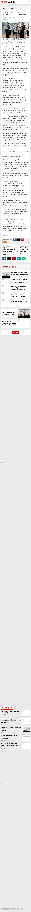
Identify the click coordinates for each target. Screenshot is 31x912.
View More (16, 332)
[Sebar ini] (4, 258)
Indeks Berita (18, 908)
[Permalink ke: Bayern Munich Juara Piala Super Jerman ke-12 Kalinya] (6, 302)
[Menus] (29, 2)
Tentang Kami (16, 909)
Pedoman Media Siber (6, 909)
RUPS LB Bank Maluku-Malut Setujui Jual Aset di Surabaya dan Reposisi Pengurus (19, 274)
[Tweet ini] (9, 258)
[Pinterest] (22, 239)
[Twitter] (19, 239)
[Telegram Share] (19, 258)
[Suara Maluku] (8, 1)
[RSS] (5, 242)
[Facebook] (15, 239)
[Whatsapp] (24, 258)
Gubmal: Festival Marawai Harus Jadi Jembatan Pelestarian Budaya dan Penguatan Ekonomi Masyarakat (18, 289)
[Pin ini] (14, 258)
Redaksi (23, 909)
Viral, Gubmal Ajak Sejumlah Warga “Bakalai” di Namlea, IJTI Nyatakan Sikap (23, 249)
